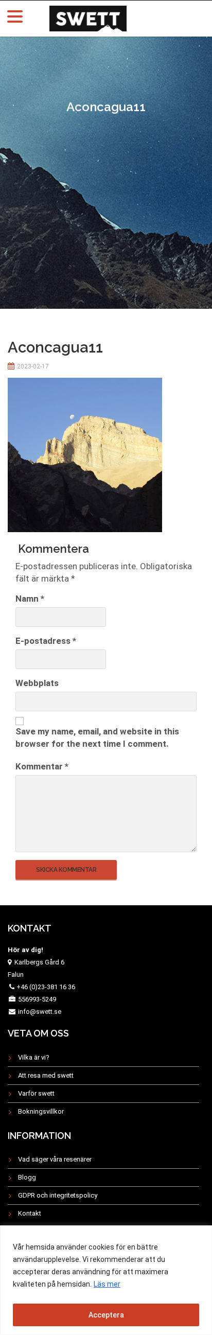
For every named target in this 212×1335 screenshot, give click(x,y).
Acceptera (106, 1315)
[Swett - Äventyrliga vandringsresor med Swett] (88, 17)
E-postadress (45, 641)
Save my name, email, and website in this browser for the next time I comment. (97, 737)
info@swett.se (38, 1011)
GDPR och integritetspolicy (57, 1195)
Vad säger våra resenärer (55, 1159)
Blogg (27, 1177)
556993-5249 (37, 999)
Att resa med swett (46, 1075)
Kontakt (29, 1213)
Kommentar (41, 766)
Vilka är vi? (33, 1057)
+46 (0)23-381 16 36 (45, 987)
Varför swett (36, 1093)
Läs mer (107, 1284)
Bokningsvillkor (41, 1111)
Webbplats (37, 683)
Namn (29, 598)
